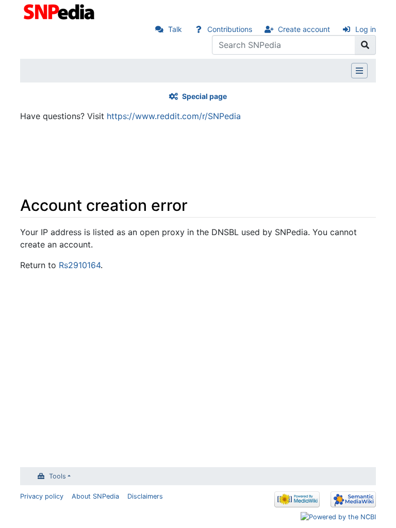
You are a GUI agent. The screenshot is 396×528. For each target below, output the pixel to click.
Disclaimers (145, 496)
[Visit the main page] (60, 11)
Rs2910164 (80, 265)
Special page (204, 96)
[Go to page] (365, 45)
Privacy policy (41, 496)
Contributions (229, 29)
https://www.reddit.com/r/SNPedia (174, 116)
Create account (304, 29)
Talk (175, 29)
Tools (57, 476)
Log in (365, 29)
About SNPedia (95, 496)
